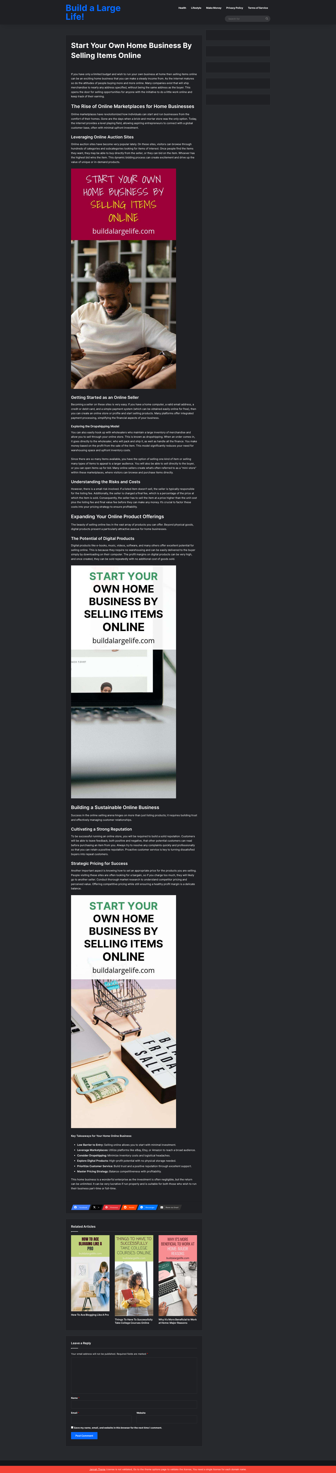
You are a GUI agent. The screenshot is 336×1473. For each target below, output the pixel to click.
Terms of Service (258, 7)
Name (75, 1398)
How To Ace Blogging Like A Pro (90, 1314)
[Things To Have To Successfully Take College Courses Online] (134, 1275)
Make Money (213, 7)
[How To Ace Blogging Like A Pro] (90, 1273)
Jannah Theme (97, 1469)
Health (182, 7)
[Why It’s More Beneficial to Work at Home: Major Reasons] (178, 1275)
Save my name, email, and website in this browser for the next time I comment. (118, 1427)
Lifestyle (196, 7)
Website (141, 1412)
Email (75, 1412)
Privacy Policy (234, 7)
